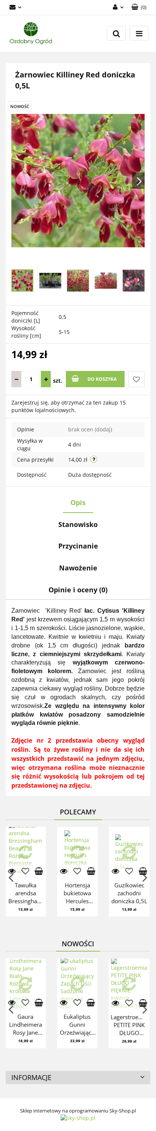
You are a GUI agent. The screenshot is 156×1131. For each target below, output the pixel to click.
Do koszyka (102, 379)
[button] (78, 1078)
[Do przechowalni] (136, 379)
